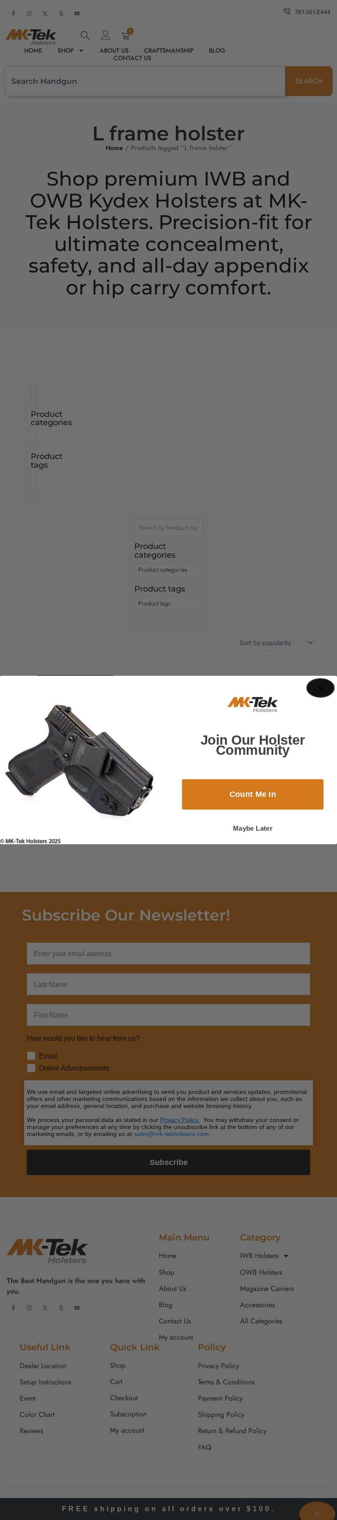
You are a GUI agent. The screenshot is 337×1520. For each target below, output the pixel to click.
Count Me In (252, 794)
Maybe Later (252, 828)
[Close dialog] (320, 687)
